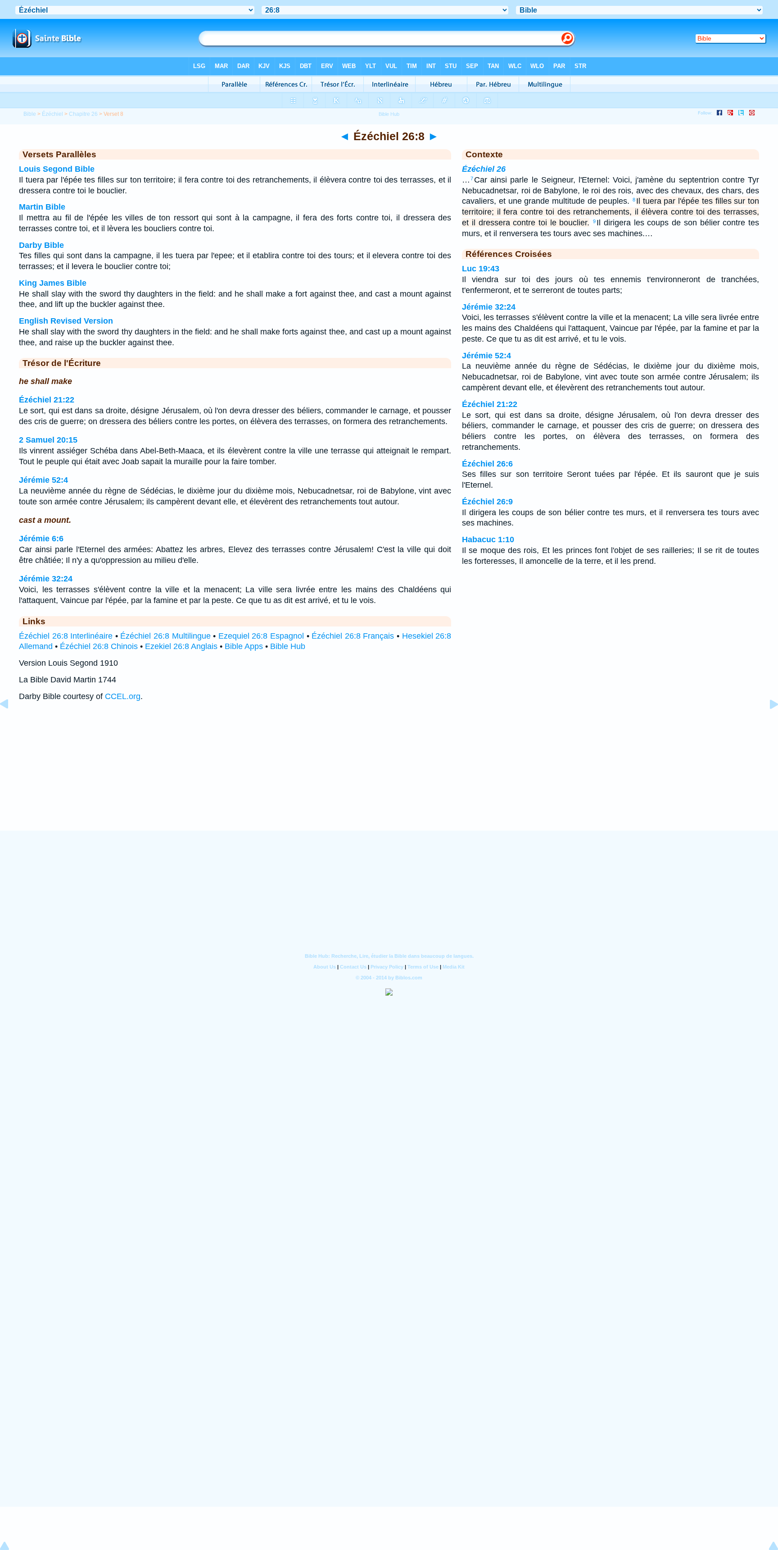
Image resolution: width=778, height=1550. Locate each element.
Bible (29, 114)
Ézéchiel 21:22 (46, 399)
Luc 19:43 (480, 268)
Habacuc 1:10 (488, 539)
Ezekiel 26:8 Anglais (181, 646)
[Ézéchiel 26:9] (766, 724)
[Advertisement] (389, 775)
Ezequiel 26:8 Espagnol (261, 635)
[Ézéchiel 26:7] (11, 724)
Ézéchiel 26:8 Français (353, 635)
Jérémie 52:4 (43, 480)
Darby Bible (41, 245)
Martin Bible (42, 206)
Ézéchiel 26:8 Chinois (99, 646)
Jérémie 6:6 (41, 538)
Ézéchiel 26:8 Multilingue (165, 635)
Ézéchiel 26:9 (487, 501)
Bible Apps (244, 646)
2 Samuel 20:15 (48, 439)
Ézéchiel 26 (484, 169)
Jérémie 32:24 (45, 578)
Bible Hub (287, 646)
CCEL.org (122, 696)
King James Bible (52, 283)
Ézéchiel (52, 114)
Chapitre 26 (83, 114)
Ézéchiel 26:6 (487, 463)
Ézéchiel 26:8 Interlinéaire (66, 635)
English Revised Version (66, 320)
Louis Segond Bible (57, 169)
